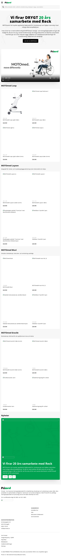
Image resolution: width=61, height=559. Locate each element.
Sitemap (3, 546)
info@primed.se (5, 528)
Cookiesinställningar (6, 544)
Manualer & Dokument (37, 514)
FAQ (32, 512)
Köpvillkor (3, 539)
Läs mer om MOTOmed (30, 41)
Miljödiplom (4, 542)
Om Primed (4, 535)
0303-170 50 (4, 526)
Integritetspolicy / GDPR (7, 537)
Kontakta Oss (34, 510)
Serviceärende (35, 516)
